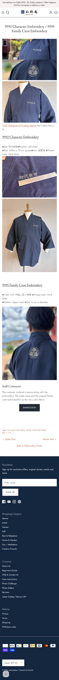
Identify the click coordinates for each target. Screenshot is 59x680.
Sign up (10, 492)
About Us (6, 566)
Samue (5, 518)
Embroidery (29, 407)
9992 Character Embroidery (20, 137)
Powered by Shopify (26, 670)
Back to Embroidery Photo (29, 445)
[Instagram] (14, 501)
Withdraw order (9, 626)
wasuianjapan (13, 670)
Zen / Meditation (9, 544)
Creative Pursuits (9, 548)
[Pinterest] (19, 501)
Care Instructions (9, 579)
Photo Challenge (9, 583)
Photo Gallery (8, 587)
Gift (3, 531)
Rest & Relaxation (9, 535)
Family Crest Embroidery (36, 430)
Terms (4, 618)
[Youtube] (9, 501)
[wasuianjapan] (29, 12)
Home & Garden (9, 540)
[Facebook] (3, 501)
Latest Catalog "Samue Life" (14, 596)
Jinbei (4, 522)
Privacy (5, 613)
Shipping (6, 622)
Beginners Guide (9, 570)
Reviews (5, 592)
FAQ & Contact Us (10, 574)
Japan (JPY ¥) (11, 662)
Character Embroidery (16, 430)
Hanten (5, 527)
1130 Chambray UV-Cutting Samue (19, 125)
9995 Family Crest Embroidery (22, 285)
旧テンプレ (7, 432)
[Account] (50, 12)
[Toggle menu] (3, 12)
